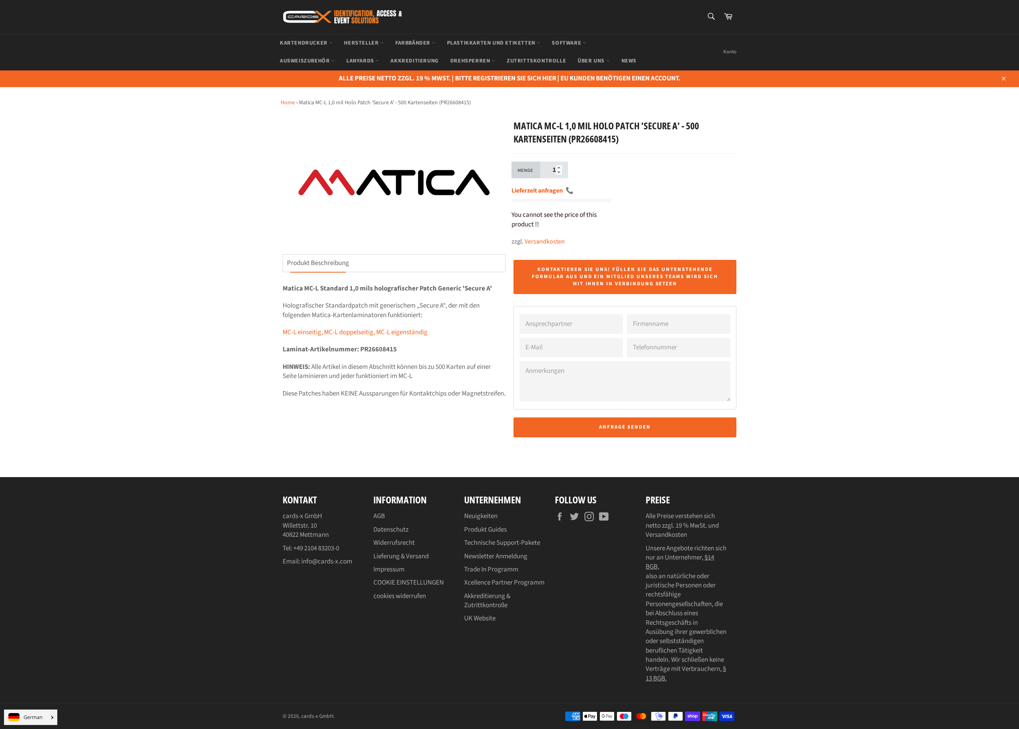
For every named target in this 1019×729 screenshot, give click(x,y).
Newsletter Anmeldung (495, 556)
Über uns (592, 61)
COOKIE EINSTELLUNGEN (408, 582)
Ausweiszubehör (305, 61)
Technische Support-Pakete (502, 543)
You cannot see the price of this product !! (554, 219)
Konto (729, 51)
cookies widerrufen (399, 596)
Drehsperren (471, 61)
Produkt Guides (485, 529)
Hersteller (362, 43)
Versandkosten (545, 241)
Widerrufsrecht (394, 543)
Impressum (388, 569)
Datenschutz (390, 529)
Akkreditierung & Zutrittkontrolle (487, 600)
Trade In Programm (491, 569)
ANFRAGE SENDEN (625, 427)
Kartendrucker (304, 43)
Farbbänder (413, 43)
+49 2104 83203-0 (316, 548)
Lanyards (360, 61)
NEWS (628, 61)
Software (567, 43)
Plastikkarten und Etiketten (492, 43)
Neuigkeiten (481, 516)
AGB (379, 516)
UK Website (480, 618)
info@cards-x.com (326, 561)
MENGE (525, 170)
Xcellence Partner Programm (504, 582)
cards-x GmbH (317, 716)
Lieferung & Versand (401, 556)
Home (288, 103)
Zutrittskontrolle (536, 61)
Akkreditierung (414, 61)
